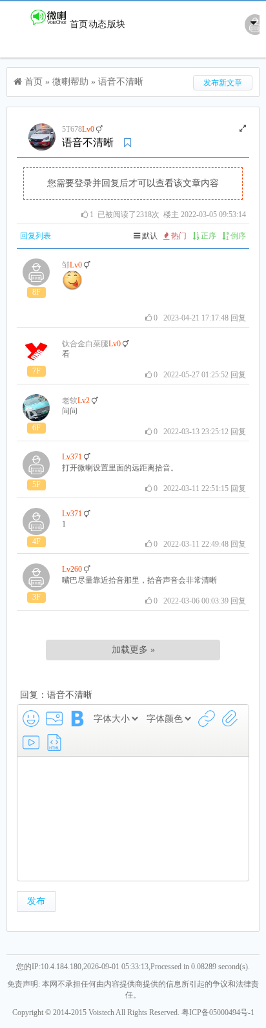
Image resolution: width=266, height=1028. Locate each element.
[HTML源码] (54, 742)
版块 (116, 24)
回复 (238, 317)
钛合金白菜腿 (85, 343)
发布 (36, 901)
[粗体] (77, 718)
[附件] (230, 718)
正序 (207, 235)
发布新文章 (222, 82)
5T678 (72, 129)
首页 (79, 24)
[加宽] (243, 128)
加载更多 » (133, 650)
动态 (97, 24)
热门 (178, 235)
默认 (149, 235)
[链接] (206, 718)
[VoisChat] (38, 24)
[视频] (31, 742)
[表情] (31, 718)
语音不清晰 (120, 82)
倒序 (237, 235)
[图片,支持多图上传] (54, 718)
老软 (69, 400)
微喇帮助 (70, 82)
